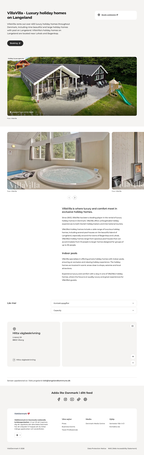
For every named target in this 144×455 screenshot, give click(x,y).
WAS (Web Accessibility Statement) (122, 448)
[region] (99, 344)
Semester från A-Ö (116, 424)
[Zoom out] (133, 363)
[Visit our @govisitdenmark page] (79, 399)
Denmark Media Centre (95, 424)
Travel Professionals (70, 430)
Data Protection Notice (97, 448)
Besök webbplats (109, 15)
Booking (14, 43)
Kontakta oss (114, 427)
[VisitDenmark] (22, 414)
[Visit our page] (65, 399)
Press (64, 424)
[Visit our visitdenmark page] (72, 399)
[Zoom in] (133, 356)
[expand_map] (132, 326)
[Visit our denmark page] (59, 399)
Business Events (68, 427)
